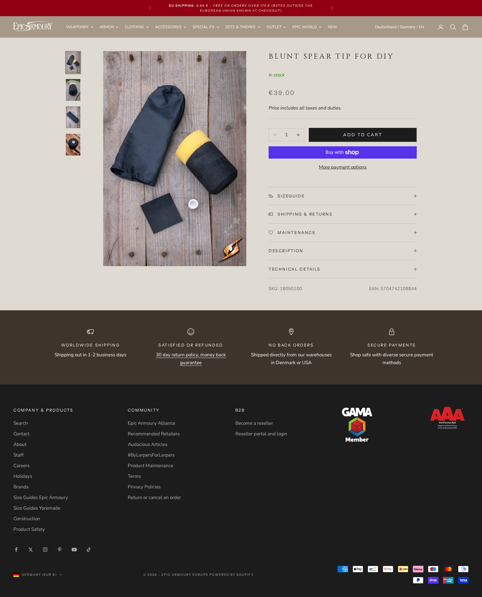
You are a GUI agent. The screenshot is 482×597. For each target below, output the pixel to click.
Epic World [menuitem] (304, 27)
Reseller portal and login (261, 434)
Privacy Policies (144, 487)
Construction (26, 518)
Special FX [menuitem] (203, 27)
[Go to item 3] (73, 117)
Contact (21, 434)
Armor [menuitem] (107, 27)
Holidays (22, 476)
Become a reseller (254, 423)
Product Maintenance (150, 465)
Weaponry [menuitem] (77, 27)
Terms (134, 476)
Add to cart (362, 135)
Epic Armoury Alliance (151, 423)
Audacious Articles (147, 444)
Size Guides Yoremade (36, 508)
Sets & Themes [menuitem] (240, 27)
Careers (21, 465)
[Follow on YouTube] (74, 549)
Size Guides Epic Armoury (40, 497)
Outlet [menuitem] (274, 27)
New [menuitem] (332, 27)
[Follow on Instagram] (45, 549)
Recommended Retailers (154, 434)
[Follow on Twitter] (30, 549)
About (19, 444)
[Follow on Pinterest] (59, 549)
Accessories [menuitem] (168, 27)
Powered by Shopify (231, 575)
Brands (20, 487)
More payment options (343, 167)
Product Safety (29, 529)
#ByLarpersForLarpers (151, 455)
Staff (18, 455)
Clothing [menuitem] (134, 27)
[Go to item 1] (73, 62)
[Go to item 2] (73, 89)
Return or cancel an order (154, 497)
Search (20, 423)
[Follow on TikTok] (88, 549)
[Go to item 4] (73, 144)
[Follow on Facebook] (16, 549)
